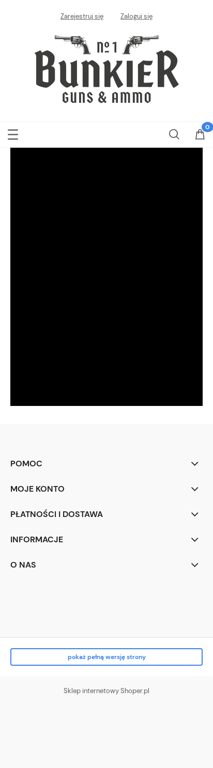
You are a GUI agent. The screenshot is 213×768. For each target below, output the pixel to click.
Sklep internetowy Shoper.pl (106, 690)
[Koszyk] (200, 135)
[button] (13, 132)
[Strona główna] (106, 67)
